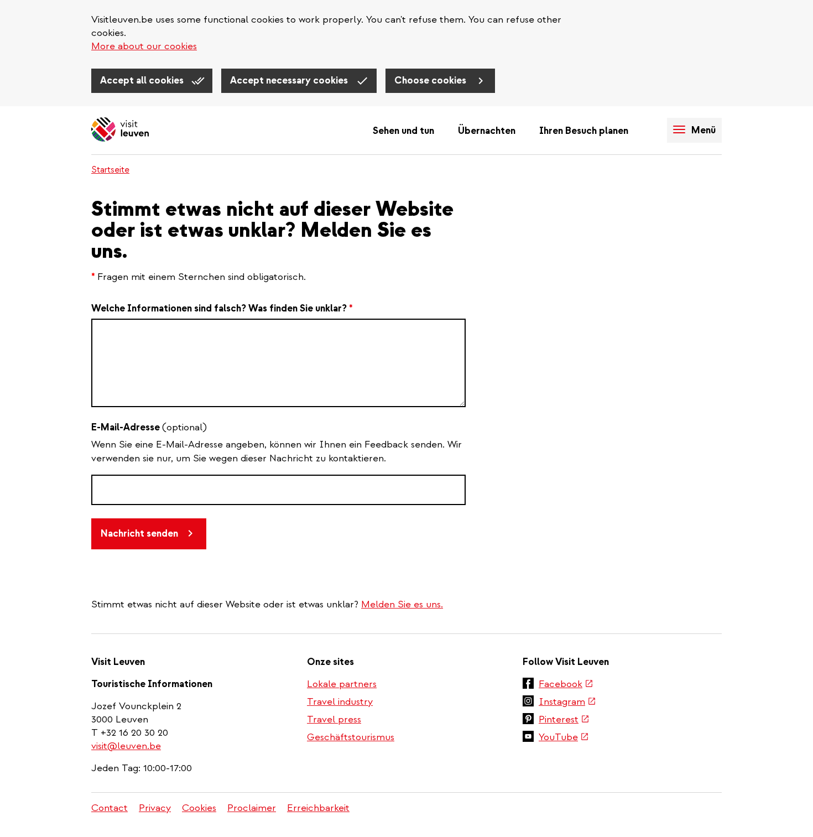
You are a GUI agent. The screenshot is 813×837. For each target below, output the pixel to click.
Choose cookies (431, 80)
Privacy (155, 808)
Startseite (110, 169)
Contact (109, 808)
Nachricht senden (139, 533)
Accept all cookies (143, 80)
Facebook (566, 685)
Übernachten (486, 130)
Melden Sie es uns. (402, 604)
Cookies (199, 808)
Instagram (567, 702)
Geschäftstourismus (350, 737)
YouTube (564, 738)
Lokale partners (342, 684)
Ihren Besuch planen (583, 130)
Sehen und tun (403, 130)
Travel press (334, 719)
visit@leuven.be (126, 746)
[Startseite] (120, 130)
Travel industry (340, 701)
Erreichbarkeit (318, 808)
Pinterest (564, 720)
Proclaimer (251, 808)
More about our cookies (144, 46)
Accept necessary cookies (290, 80)
